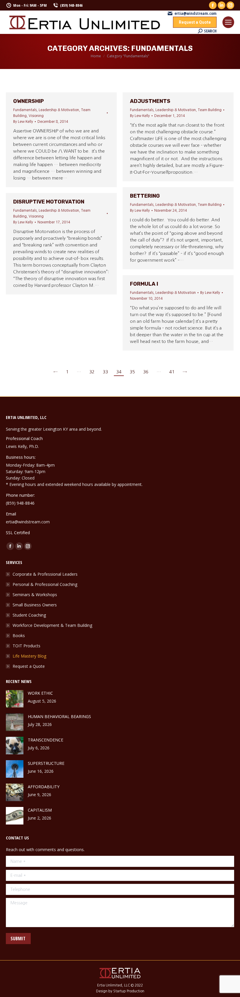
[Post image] (14, 699)
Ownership (28, 101)
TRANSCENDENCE (45, 740)
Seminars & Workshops (35, 594)
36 (145, 372)
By (23, 121)
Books (19, 635)
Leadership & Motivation (59, 110)
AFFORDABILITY (43, 786)
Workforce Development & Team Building (52, 625)
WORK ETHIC (40, 693)
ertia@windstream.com (195, 13)
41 (171, 372)
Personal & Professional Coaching (45, 584)
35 (132, 372)
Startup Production (128, 991)
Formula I (144, 284)
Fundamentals (25, 110)
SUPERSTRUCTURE (46, 763)
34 (118, 372)
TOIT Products (26, 645)
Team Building (210, 110)
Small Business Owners (35, 605)
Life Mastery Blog (29, 656)
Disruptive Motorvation (48, 202)
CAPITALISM (40, 810)
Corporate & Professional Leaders (45, 574)
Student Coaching (29, 615)
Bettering (145, 196)
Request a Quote (29, 666)
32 (92, 372)
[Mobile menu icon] (228, 22)
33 (105, 372)
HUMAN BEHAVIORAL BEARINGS (59, 716)
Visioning (36, 116)
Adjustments (150, 101)
